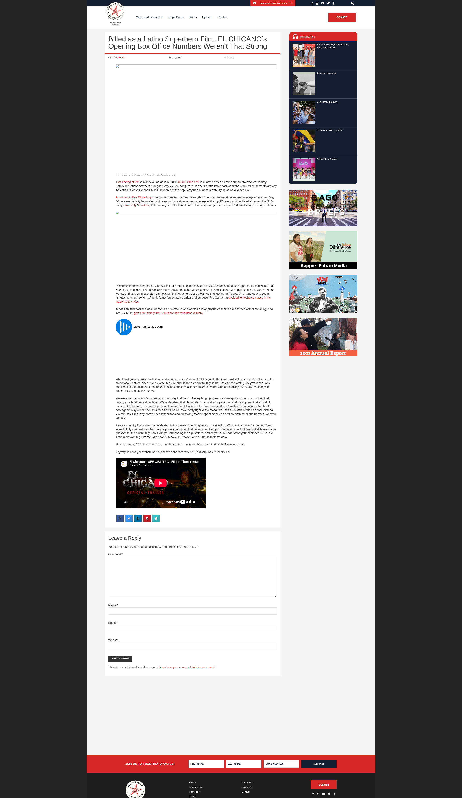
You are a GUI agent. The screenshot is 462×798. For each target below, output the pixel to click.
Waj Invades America (149, 17)
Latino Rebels (119, 57)
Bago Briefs (176, 17)
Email (112, 622)
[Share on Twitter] (129, 521)
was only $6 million (137, 205)
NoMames (247, 787)
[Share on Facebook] (120, 521)
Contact (223, 17)
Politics (192, 782)
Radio (193, 17)
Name (113, 605)
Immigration (247, 782)
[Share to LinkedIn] (138, 521)
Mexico (192, 796)
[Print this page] (156, 521)
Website (113, 640)
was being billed (128, 182)
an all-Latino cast (188, 182)
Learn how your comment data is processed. (187, 667)
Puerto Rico (195, 792)
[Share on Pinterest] (147, 521)
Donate (342, 17)
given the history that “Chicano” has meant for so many (168, 313)
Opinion (207, 17)
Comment (115, 554)
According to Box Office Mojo (134, 197)
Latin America (195, 787)
